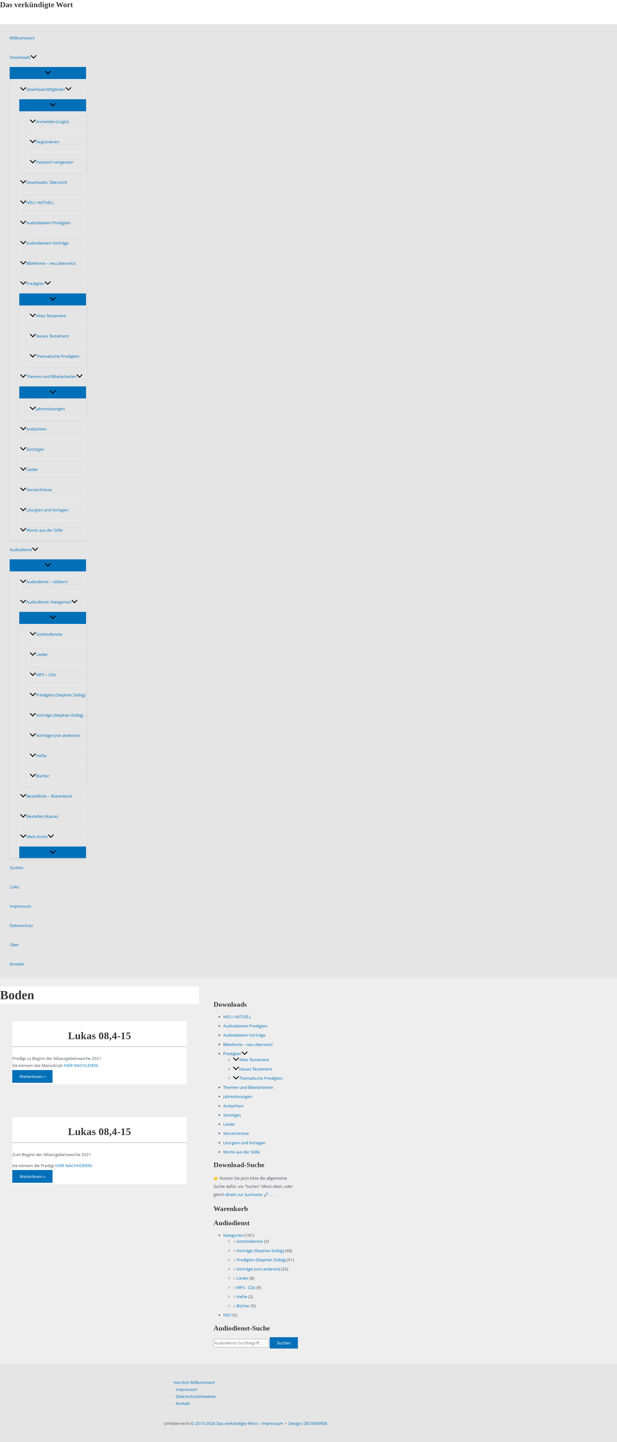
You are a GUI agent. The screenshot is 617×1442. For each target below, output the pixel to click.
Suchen (16, 867)
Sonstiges (35, 449)
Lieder (32, 469)
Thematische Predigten (57, 356)
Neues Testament (52, 336)
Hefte (41, 755)
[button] (33, 57)
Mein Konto (37, 836)
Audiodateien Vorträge (47, 243)
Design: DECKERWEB (307, 1423)
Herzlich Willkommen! (194, 1382)
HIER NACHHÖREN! (73, 1165)
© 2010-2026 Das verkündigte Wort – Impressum (237, 1423)
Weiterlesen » (32, 1077)
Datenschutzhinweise (196, 1396)
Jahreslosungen (50, 408)
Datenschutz (21, 925)
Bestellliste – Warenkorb (49, 796)
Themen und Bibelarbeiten (51, 376)
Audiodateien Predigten (48, 222)
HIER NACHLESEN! (81, 1065)
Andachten (36, 429)
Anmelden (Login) (52, 121)
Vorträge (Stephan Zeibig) (59, 715)
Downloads (20, 57)
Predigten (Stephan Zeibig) (60, 695)
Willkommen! (22, 38)
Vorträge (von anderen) (58, 735)
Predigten (35, 283)
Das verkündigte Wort (36, 4)
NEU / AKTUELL (40, 202)
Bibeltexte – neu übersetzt (51, 263)
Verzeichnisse (39, 489)
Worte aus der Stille (44, 530)
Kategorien (233, 1235)
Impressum (20, 906)
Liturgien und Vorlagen (47, 510)
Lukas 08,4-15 (99, 1035)
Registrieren (47, 142)
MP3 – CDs (46, 674)
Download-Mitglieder (45, 89)
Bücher (42, 776)
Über (14, 944)
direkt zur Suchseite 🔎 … (249, 1194)
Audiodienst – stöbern (46, 581)
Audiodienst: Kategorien (48, 602)
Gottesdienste (49, 634)
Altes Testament (51, 315)
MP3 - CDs (245, 1287)
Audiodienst (21, 549)
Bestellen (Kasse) (42, 816)
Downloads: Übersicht (46, 182)
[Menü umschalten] (48, 73)
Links (14, 887)
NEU (227, 1315)
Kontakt (17, 964)
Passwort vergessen (55, 162)
